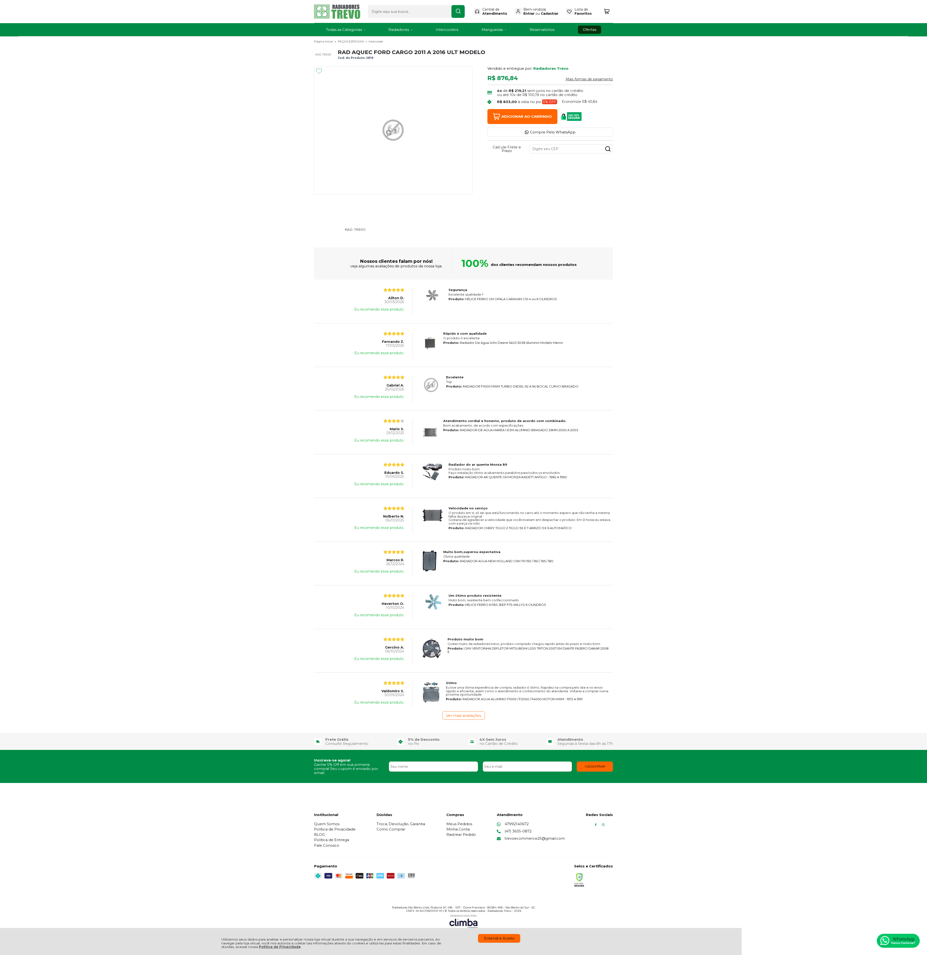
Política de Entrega (331, 839)
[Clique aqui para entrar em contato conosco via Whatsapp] (898, 941)
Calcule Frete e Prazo (507, 148)
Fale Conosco (326, 845)
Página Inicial (324, 41)
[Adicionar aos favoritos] (319, 71)
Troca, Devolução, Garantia (401, 824)
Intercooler (376, 41)
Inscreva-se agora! (332, 760)
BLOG (319, 834)
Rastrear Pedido (461, 834)
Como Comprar (391, 829)
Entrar (528, 13)
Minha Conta (458, 829)
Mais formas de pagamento (589, 79)
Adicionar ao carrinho (526, 116)
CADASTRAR (595, 766)
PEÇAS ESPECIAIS (351, 41)
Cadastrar (549, 13)
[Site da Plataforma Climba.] (463, 921)
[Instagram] (603, 826)
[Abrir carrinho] (607, 11)
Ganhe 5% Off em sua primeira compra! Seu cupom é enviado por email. (346, 768)
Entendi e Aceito (499, 938)
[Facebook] (595, 826)
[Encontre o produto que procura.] (458, 11)
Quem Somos (326, 824)
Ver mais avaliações (463, 715)
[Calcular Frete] (608, 149)
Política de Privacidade (280, 947)
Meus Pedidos (459, 824)
